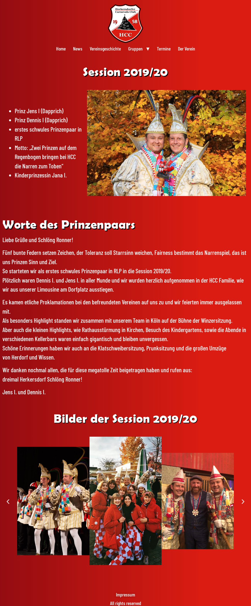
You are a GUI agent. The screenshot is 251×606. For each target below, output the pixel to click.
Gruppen (135, 48)
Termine (164, 48)
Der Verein (186, 48)
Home (61, 48)
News (77, 48)
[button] (8, 502)
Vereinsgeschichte (105, 48)
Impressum (125, 594)
